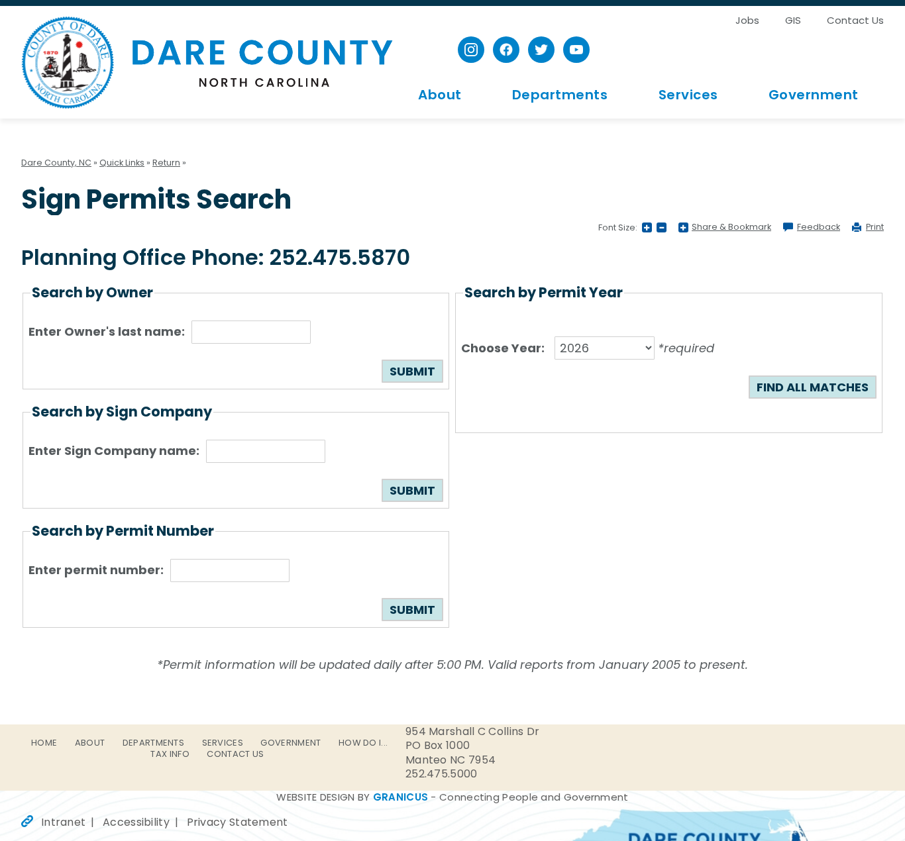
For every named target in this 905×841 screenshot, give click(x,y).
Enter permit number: (96, 570)
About (440, 94)
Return (166, 162)
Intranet (63, 822)
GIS (793, 20)
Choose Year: (503, 348)
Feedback (818, 227)
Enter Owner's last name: (106, 332)
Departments (560, 94)
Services (688, 94)
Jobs (747, 20)
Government (814, 94)
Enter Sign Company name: (113, 451)
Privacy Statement (237, 822)
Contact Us (855, 20)
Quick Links (121, 162)
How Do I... (363, 742)
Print (875, 227)
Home (44, 742)
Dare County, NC (207, 62)
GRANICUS (400, 797)
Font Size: (617, 227)
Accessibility (136, 822)
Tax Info (169, 754)
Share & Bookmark (731, 227)
